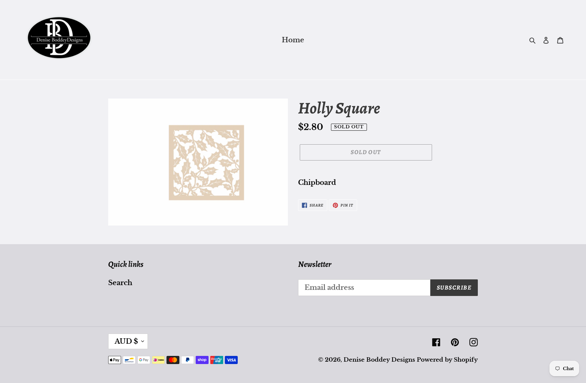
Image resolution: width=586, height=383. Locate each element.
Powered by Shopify (447, 359)
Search (120, 283)
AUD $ (126, 341)
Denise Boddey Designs (379, 359)
